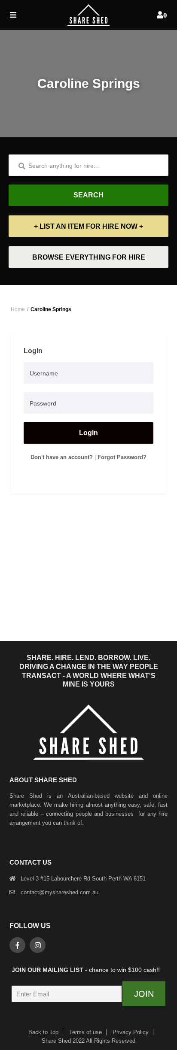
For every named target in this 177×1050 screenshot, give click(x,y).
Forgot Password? (122, 457)
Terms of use (85, 1032)
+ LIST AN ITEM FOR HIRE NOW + (88, 226)
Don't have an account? (62, 457)
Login (88, 432)
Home (18, 309)
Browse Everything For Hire (88, 257)
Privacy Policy (131, 1032)
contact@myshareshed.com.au (59, 892)
